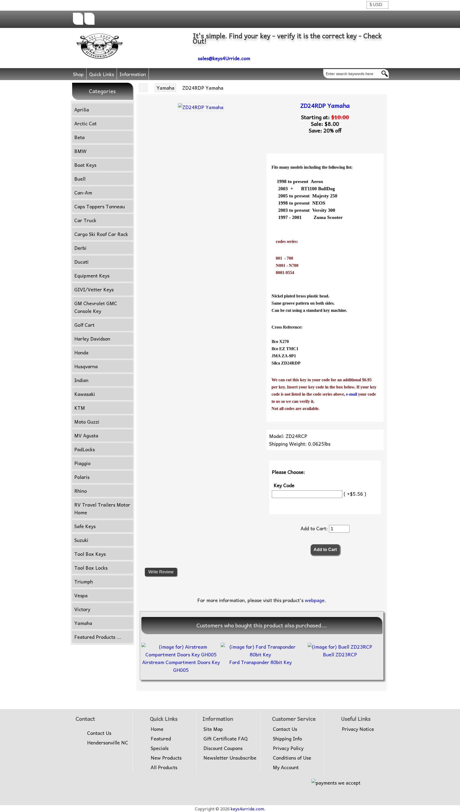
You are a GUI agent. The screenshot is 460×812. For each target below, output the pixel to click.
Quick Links (101, 74)
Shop (78, 74)
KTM (79, 408)
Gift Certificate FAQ (225, 738)
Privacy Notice (358, 729)
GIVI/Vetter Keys (94, 289)
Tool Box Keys (90, 554)
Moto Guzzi (86, 421)
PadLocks (84, 449)
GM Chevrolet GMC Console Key (95, 307)
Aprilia (81, 109)
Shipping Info (287, 738)
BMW (80, 151)
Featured (161, 738)
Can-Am (83, 192)
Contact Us (99, 733)
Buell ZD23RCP (340, 654)
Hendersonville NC (107, 742)
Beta (79, 137)
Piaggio (82, 463)
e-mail (352, 394)
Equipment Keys (91, 275)
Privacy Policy (288, 748)
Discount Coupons (223, 748)
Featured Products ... (97, 637)
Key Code (284, 485)
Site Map (213, 729)
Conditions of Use (292, 757)
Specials (160, 748)
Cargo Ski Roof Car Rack (101, 234)
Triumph (83, 581)
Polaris (81, 477)
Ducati (81, 262)
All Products (164, 767)
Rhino (80, 491)
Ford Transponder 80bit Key (260, 662)
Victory (82, 609)
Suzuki (81, 540)
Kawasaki (84, 394)
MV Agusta (86, 435)
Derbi (80, 248)
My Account (286, 767)
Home (157, 729)
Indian (81, 380)
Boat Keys (85, 165)
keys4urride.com (247, 808)
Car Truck (85, 220)
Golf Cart (84, 325)
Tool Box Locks (91, 567)
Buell (79, 179)
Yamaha (165, 88)
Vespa (81, 595)
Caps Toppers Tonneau (99, 206)
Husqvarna (86, 366)
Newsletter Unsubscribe (229, 757)
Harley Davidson (92, 338)
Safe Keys (85, 526)
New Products (166, 757)
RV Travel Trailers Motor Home (102, 508)
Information (133, 74)
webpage (315, 600)
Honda (81, 352)
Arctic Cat (85, 123)
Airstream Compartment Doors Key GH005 (181, 666)
